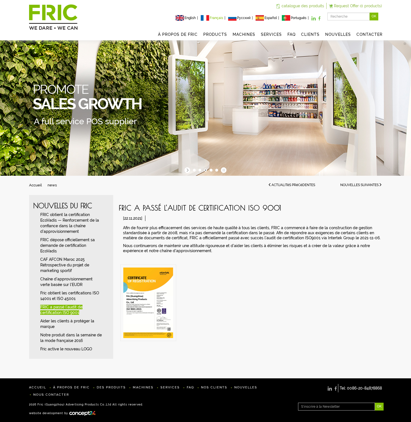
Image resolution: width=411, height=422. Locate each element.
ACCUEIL (37, 387)
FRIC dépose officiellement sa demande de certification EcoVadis (67, 245)
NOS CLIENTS (214, 387)
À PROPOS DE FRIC (178, 34)
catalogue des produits (303, 6)
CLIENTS (310, 34)
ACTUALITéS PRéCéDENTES (293, 185)
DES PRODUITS (111, 387)
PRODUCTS (215, 34)
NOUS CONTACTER (51, 395)
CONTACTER (369, 34)
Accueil (35, 185)
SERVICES (271, 34)
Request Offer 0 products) (358, 6)
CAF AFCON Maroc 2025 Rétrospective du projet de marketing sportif (64, 265)
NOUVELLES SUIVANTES (359, 185)
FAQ (291, 34)
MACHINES (244, 34)
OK (374, 16)
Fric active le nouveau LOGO (66, 349)
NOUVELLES (338, 34)
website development (46, 413)
